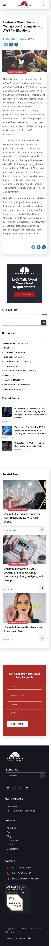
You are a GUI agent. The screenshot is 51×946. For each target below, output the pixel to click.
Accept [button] (31, 941)
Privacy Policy (36, 396)
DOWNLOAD (24, 402)
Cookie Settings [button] (16, 941)
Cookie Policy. (13, 935)
